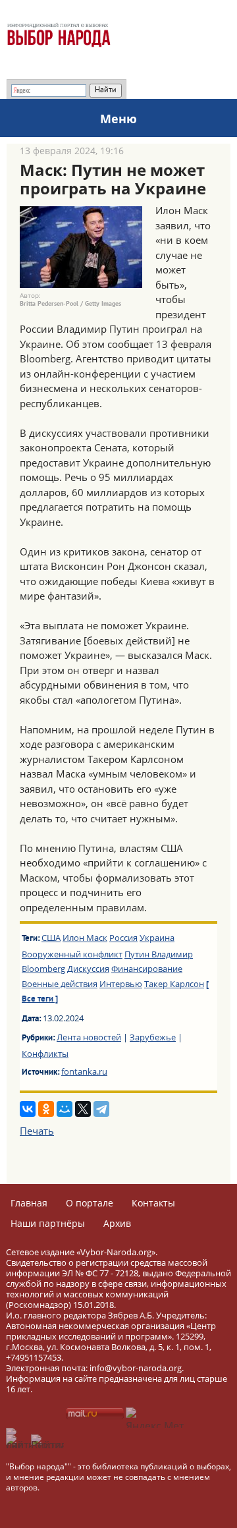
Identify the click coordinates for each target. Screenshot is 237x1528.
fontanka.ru (84, 1071)
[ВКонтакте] (28, 1109)
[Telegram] (101, 1109)
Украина (157, 938)
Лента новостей (89, 1037)
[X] (83, 1109)
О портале (89, 1203)
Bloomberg (43, 969)
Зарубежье (153, 1037)
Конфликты (45, 1054)
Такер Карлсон (174, 984)
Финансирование (146, 969)
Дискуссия (88, 969)
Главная (29, 1203)
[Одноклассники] (46, 1109)
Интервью (120, 984)
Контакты (153, 1203)
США (51, 938)
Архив (117, 1223)
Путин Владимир (158, 954)
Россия (123, 938)
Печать (37, 1130)
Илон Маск (85, 938)
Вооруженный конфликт (72, 954)
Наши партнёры (48, 1223)
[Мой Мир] (64, 1109)
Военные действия (59, 984)
